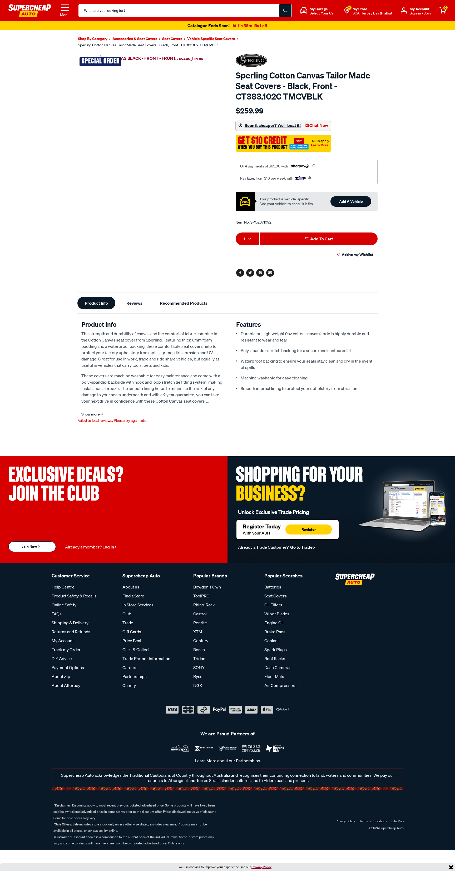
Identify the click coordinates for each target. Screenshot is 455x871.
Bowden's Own (207, 587)
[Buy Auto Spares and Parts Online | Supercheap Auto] (29, 10)
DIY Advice (62, 658)
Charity (129, 685)
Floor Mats (274, 676)
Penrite (200, 622)
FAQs (57, 613)
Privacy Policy (261, 867)
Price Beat (131, 640)
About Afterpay (66, 685)
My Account (63, 640)
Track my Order (66, 649)
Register (308, 529)
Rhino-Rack (204, 604)
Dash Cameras (277, 667)
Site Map (398, 821)
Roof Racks (274, 658)
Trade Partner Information (146, 658)
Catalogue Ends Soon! (227, 25)
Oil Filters (273, 604)
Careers (129, 667)
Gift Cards (131, 631)
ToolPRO (201, 595)
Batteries (272, 587)
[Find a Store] (346, 10)
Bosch (199, 649)
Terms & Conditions (373, 821)
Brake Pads (274, 631)
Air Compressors (280, 685)
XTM (197, 631)
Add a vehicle (351, 201)
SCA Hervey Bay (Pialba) (372, 13)
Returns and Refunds (71, 631)
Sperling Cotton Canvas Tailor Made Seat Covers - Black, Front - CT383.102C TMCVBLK (148, 45)
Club (126, 613)
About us (130, 587)
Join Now (30, 546)
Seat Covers (275, 595)
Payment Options (68, 667)
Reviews (134, 303)
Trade (127, 622)
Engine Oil (274, 622)
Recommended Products (183, 303)
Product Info (96, 303)
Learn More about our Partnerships (227, 760)
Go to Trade (301, 547)
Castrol (200, 613)
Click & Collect (136, 649)
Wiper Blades (276, 613)
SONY (199, 667)
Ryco (197, 676)
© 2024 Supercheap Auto (385, 828)
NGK (197, 685)
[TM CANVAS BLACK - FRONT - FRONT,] (150, 58)
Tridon (199, 658)
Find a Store (133, 595)
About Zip (61, 676)
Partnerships (134, 676)
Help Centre (63, 587)
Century (200, 640)
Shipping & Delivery (70, 622)
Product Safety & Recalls (74, 595)
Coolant (271, 640)
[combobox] (247, 238)
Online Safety (64, 604)
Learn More (319, 145)
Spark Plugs (275, 649)
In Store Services (138, 604)
